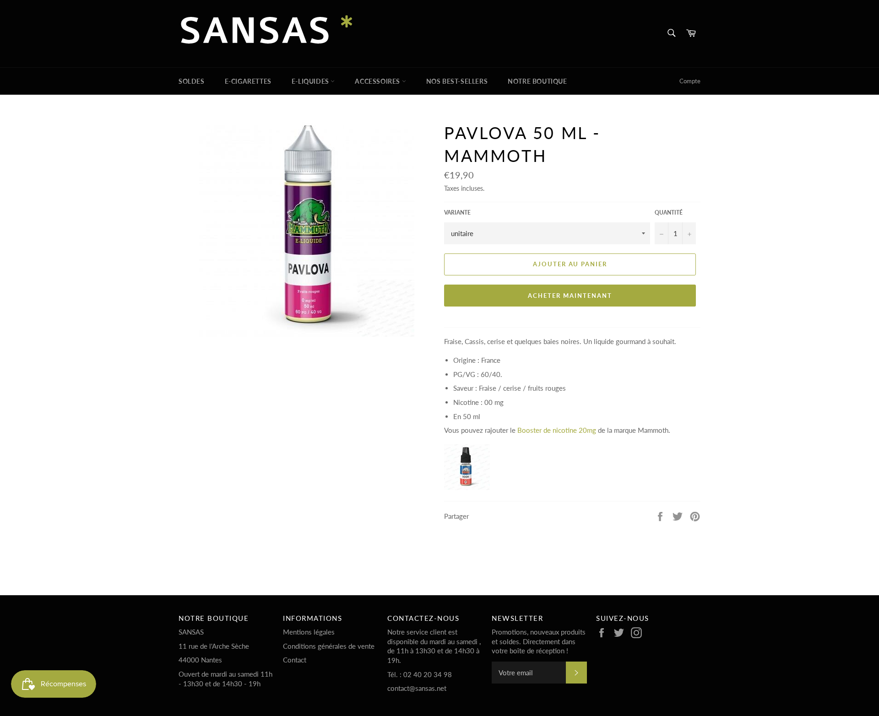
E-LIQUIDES (311, 81)
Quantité (669, 212)
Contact (294, 660)
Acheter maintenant (570, 295)
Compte (689, 81)
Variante (457, 212)
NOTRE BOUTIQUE (537, 81)
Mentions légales (309, 632)
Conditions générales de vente (328, 646)
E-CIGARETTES (248, 81)
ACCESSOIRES (378, 81)
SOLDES (192, 81)
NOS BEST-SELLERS (457, 81)
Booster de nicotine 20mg (556, 430)
